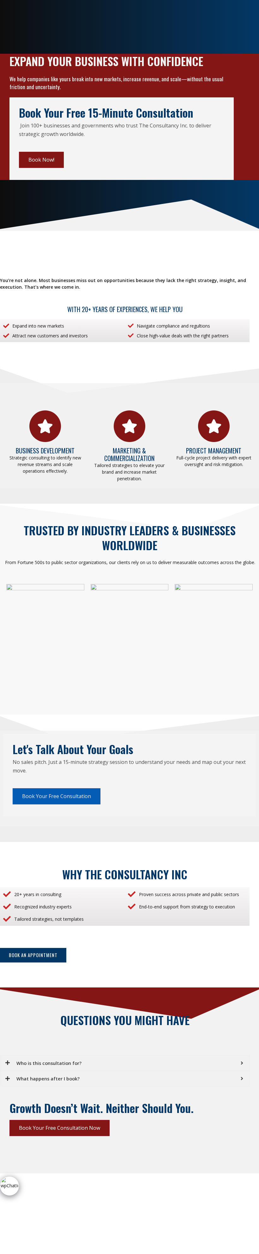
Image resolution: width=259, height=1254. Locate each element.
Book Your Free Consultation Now (59, 1127)
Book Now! (41, 159)
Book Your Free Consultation (56, 796)
